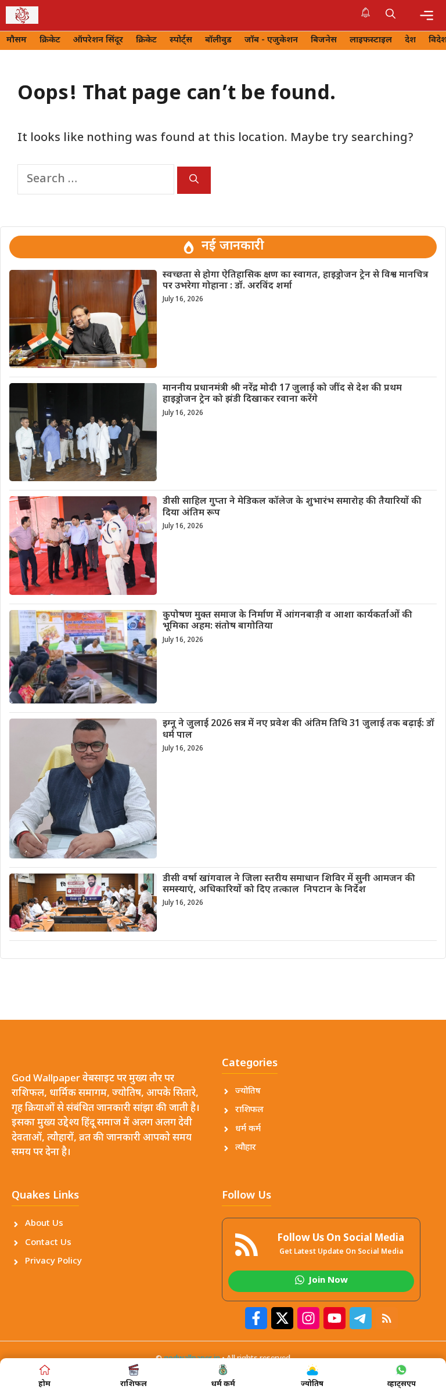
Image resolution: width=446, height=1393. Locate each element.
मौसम (16, 40)
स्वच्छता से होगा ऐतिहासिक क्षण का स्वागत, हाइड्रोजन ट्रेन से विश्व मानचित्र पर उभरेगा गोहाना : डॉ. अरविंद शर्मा (295, 281)
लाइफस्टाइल (371, 40)
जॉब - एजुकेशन (271, 40)
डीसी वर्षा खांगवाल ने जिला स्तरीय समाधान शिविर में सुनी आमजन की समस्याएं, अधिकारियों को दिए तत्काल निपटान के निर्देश (289, 884)
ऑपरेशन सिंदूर (98, 40)
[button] (390, 15)
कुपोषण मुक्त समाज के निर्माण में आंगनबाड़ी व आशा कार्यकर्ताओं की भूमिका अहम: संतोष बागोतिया (287, 621)
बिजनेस (324, 40)
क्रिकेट (49, 40)
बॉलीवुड (218, 40)
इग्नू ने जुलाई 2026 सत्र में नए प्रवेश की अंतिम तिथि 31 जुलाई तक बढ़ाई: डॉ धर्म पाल (298, 729)
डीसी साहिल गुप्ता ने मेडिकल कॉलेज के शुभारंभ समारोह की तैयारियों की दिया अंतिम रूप (292, 507)
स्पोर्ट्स (181, 40)
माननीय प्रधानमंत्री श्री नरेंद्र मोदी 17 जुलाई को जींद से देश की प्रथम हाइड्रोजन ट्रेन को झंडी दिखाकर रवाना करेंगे (282, 394)
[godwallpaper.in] (22, 15)
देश (410, 40)
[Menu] (426, 15)
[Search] (194, 180)
